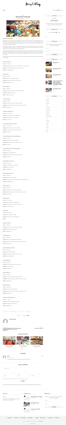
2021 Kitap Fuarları (57, 88)
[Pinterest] (56, 10)
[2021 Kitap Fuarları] (23, 340)
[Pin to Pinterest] (27, 315)
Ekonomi (54, 101)
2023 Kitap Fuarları (57, 68)
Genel (54, 105)
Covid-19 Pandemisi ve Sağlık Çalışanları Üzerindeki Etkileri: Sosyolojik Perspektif (58, 82)
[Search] (62, 10)
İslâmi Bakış (54, 109)
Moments (54, 120)
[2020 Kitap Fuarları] (36, 340)
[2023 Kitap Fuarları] (9, 340)
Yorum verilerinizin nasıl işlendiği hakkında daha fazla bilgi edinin (30, 384)
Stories (54, 127)
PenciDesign (41, 421)
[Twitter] (54, 10)
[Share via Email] (28, 315)
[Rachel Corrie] (49, 64)
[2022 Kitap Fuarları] (49, 76)
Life (54, 118)
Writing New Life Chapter (36, 396)
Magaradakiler (21, 18)
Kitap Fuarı (54, 114)
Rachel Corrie (56, 62)
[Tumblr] (57, 10)
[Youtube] (58, 10)
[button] (4, 343)
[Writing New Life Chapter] (27, 398)
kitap (18, 311)
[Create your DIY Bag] (27, 411)
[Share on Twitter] (26, 315)
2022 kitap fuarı (6, 311)
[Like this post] (24, 315)
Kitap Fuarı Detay (54, 116)
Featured (54, 103)
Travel (4, 10)
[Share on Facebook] (25, 315)
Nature (54, 122)
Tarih (54, 129)
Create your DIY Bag (35, 409)
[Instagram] (55, 10)
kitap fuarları (28, 311)
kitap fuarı (22, 311)
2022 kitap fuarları (13, 311)
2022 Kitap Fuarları (57, 74)
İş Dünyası (54, 107)
